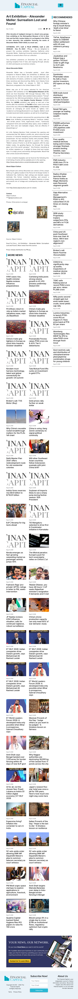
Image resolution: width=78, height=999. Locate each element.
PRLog (29, 49)
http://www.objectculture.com (19, 188)
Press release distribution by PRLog (18, 250)
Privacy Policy (17, 992)
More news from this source (27, 245)
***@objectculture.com (14, 198)
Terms (10, 992)
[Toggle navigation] (60, 5)
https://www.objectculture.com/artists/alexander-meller (25, 162)
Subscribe (39, 990)
